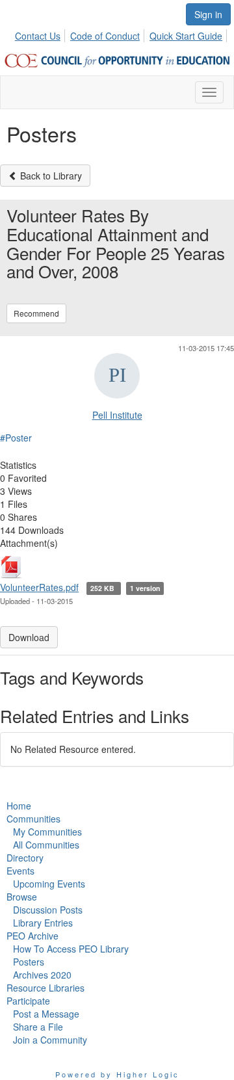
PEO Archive (32, 935)
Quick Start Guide (186, 35)
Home (18, 805)
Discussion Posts (48, 909)
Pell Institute (117, 414)
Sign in (208, 14)
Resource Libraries (45, 987)
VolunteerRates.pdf (39, 587)
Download (28, 637)
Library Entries (43, 922)
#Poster (16, 437)
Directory (25, 857)
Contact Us (37, 35)
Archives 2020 (42, 974)
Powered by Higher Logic (117, 1074)
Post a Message (46, 1013)
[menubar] (122, 33)
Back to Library (50, 175)
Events (20, 870)
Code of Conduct (105, 35)
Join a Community (50, 1039)
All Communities (46, 844)
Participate (28, 1000)
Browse (21, 896)
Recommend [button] (36, 313)
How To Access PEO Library (71, 948)
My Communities (47, 831)
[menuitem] (41, 33)
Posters (28, 961)
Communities (33, 818)
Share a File (38, 1026)
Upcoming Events (49, 883)
